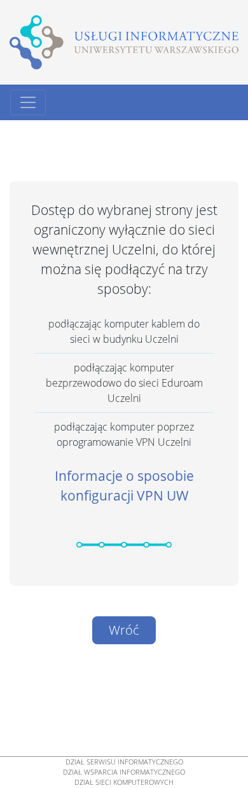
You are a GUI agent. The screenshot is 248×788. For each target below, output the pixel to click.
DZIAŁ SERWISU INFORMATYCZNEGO (124, 761)
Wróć (124, 630)
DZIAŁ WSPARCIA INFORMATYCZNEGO (124, 772)
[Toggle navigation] (28, 102)
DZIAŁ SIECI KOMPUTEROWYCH (124, 782)
